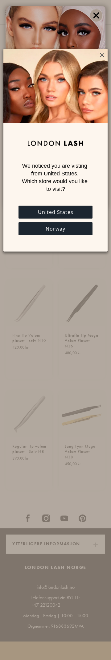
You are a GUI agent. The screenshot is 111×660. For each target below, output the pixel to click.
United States (55, 212)
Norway (55, 228)
